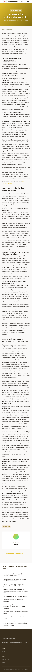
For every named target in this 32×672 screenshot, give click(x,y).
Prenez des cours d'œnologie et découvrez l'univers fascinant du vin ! (14, 574)
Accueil (3, 29)
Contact (4, 662)
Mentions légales (6, 659)
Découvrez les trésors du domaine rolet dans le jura (15, 617)
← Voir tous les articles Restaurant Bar (12, 553)
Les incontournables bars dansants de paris (15, 596)
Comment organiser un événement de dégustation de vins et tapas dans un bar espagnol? (14, 606)
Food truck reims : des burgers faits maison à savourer (15, 612)
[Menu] (27, 1)
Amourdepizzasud (15, 1)
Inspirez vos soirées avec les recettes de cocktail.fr (14, 600)
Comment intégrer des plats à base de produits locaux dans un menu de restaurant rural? (15, 591)
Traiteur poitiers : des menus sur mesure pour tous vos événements (14, 579)
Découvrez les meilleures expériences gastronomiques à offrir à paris (13, 585)
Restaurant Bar (16, 10)
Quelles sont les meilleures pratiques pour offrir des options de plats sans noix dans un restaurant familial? (15, 623)
